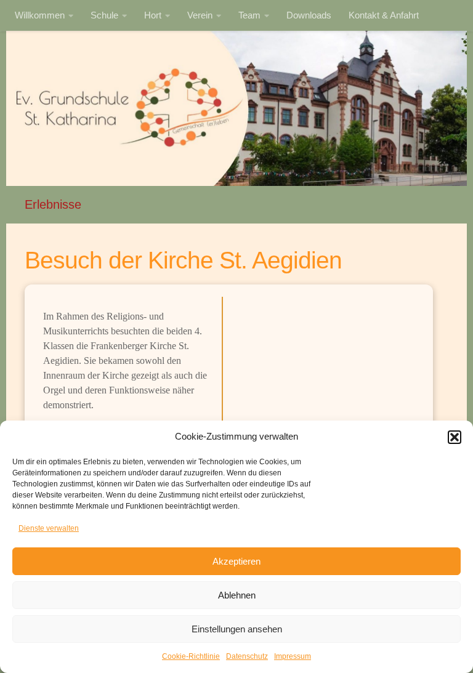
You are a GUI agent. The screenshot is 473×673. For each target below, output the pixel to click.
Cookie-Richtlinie (191, 656)
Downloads (308, 15)
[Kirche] (327, 359)
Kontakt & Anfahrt (384, 15)
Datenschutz (247, 656)
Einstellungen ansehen (237, 629)
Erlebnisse (53, 204)
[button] (454, 437)
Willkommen (40, 15)
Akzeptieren (236, 561)
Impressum (292, 656)
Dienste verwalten (48, 528)
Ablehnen (237, 595)
